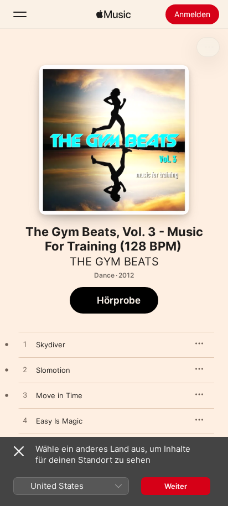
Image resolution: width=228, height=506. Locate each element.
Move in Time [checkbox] (59, 395)
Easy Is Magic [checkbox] (59, 420)
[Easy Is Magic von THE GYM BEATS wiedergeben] (25, 421)
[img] (113, 14)
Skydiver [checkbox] (50, 344)
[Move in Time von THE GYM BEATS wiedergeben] (25, 395)
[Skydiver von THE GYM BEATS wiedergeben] (25, 344)
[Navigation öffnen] (20, 14)
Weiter (175, 486)
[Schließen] (19, 451)
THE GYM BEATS (114, 261)
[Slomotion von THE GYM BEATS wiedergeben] (25, 370)
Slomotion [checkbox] (53, 370)
